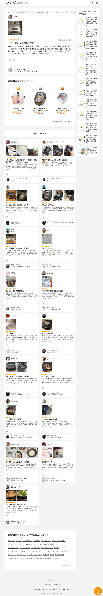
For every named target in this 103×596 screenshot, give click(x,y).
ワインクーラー (12, 558)
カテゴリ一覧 (46, 584)
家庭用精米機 (31, 558)
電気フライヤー (38, 544)
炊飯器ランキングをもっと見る (62, 121)
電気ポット (29, 544)
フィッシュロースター (58, 541)
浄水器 (47, 558)
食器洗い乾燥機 (59, 555)
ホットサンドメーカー (14, 551)
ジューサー (58, 544)
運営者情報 (37, 589)
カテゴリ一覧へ (67, 565)
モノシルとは (56, 584)
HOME (51, 580)
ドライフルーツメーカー (34, 555)
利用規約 (44, 589)
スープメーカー (21, 555)
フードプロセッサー (47, 548)
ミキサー (56, 548)
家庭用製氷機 (40, 558)
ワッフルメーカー (62, 551)
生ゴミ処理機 (54, 558)
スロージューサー (13, 548)
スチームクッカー (46, 541)
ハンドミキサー (35, 548)
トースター (19, 541)
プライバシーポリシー (55, 589)
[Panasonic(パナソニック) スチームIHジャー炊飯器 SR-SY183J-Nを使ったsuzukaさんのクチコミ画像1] (15, 28)
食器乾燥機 (46, 555)
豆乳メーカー (12, 555)
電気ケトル (21, 544)
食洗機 (52, 555)
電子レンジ (11, 541)
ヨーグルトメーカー (50, 551)
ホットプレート (26, 551)
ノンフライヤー (27, 541)
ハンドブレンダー (25, 548)
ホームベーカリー (37, 551)
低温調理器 (36, 541)
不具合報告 (66, 589)
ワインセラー (22, 558)
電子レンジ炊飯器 (49, 544)
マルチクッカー (12, 544)
